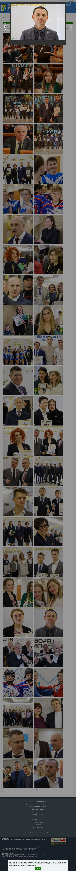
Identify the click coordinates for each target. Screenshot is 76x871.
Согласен (38, 868)
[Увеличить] (63, 3)
